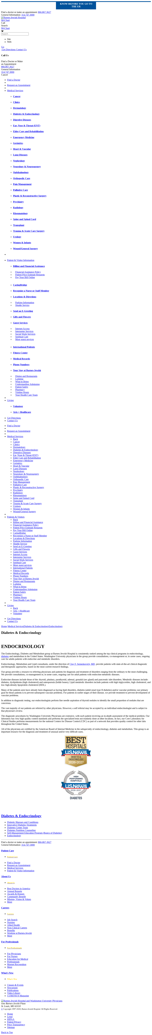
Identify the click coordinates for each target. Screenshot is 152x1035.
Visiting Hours (22, 392)
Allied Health (13, 925)
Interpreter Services (24, 331)
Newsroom (12, 987)
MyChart (5, 28)
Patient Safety (21, 387)
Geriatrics (17, 463)
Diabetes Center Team (17, 827)
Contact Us (21, 49)
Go (2, 47)
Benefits (11, 930)
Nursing (11, 922)
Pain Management (21, 482)
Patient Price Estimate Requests (30, 274)
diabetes (5, 656)
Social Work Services (25, 334)
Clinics (16, 444)
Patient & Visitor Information (20, 260)
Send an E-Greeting (22, 546)
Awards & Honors (15, 894)
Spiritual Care (21, 336)
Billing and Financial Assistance (28, 522)
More (9, 902)
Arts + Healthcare (21, 611)
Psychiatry (18, 490)
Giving (10, 400)
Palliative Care (20, 484)
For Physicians (14, 953)
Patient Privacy (14, 1022)
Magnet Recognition (16, 964)
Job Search (12, 919)
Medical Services (15, 90)
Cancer (16, 442)
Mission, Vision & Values (19, 899)
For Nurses (12, 956)
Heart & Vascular (21, 466)
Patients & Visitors (15, 517)
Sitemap (11, 1027)
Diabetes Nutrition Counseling (21, 830)
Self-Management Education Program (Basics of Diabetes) (34, 833)
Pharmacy (20, 389)
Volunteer (17, 613)
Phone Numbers (20, 576)
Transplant (18, 501)
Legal (9, 1016)
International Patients (23, 568)
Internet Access (22, 328)
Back (15, 439)
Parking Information (24, 302)
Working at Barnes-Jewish (19, 933)
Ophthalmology (20, 476)
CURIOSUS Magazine (18, 995)
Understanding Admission (27, 384)
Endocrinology (14, 835)
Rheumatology (20, 495)
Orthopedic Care (21, 479)
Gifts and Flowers (21, 549)
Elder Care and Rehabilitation (27, 458)
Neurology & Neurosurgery (26, 474)
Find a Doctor (13, 80)
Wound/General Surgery (24, 511)
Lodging (19, 379)
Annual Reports (14, 891)
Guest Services (20, 552)
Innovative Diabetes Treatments (22, 825)
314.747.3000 (27, 15)
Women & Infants (21, 509)
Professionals (13, 961)
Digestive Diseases (22, 452)
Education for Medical (17, 959)
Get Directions (8, 49)
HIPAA (10, 1019)
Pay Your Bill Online (25, 277)
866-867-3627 (44, 842)
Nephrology (18, 471)
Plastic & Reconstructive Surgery (28, 487)
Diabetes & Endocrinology (25, 450)
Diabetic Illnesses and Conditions (22, 822)
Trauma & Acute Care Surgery (27, 503)
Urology (17, 506)
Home (4, 626)
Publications (13, 990)
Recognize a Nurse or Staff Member (30, 535)
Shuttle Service (22, 305)
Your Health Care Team (26, 395)
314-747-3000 (28, 845)
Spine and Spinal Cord (23, 498)
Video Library (13, 993)
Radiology (18, 492)
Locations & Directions (24, 538)
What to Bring (22, 381)
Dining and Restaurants (26, 376)
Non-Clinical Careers (17, 927)
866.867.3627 (44, 12)
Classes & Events (15, 985)
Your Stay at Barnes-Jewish (26, 578)
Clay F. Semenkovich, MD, (82, 664)
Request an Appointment (18, 85)
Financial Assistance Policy (28, 272)
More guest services (24, 339)
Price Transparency (16, 1024)
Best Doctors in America (18, 888)
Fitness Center (19, 570)
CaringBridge (19, 533)
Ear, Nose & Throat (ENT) (25, 455)
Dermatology (19, 447)
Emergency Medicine (23, 460)
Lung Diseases (20, 468)
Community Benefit (16, 896)
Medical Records (21, 573)
